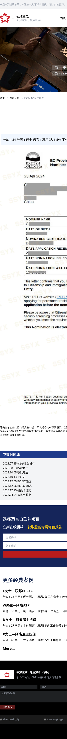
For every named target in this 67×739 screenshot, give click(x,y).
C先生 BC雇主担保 (34, 98)
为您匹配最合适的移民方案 (28, 20)
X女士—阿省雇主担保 (19, 634)
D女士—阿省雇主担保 (19, 619)
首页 (2, 98)
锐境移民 (22, 17)
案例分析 (14, 98)
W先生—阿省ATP (16, 605)
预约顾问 (7, 707)
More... (9, 648)
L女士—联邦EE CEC (18, 590)
